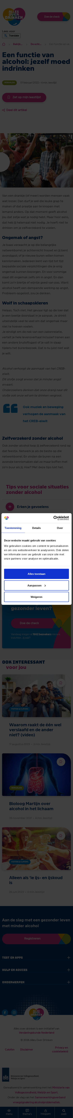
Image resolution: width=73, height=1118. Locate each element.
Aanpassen (34, 585)
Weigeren (37, 596)
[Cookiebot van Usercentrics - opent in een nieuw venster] (53, 518)
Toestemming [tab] (13, 527)
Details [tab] (36, 527)
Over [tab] (60, 527)
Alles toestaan (36, 573)
